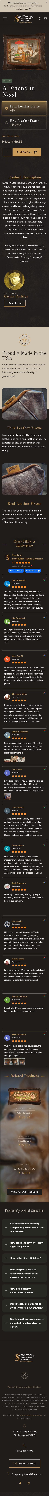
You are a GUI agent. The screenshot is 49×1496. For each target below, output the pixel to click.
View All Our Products (24, 1191)
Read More (14, 303)
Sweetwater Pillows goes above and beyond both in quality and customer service (23, 1009)
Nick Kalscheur (19, 1034)
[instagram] (29, 1483)
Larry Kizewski (18, 580)
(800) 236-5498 (24, 1450)
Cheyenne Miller (19, 694)
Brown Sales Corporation (31, 1415)
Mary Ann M (17, 656)
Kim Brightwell (18, 618)
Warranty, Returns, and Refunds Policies (24, 1387)
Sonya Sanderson (20, 732)
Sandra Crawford (19, 997)
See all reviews (16, 570)
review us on (31, 570)
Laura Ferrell (18, 807)
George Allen (18, 845)
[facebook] (20, 1483)
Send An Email (27, 1463)
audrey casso (18, 959)
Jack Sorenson (19, 883)
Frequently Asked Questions (27, 1474)
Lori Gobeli (17, 769)
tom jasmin (17, 921)
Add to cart (24, 152)
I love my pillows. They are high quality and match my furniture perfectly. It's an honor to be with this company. (23, 897)
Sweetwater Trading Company (27, 559)
